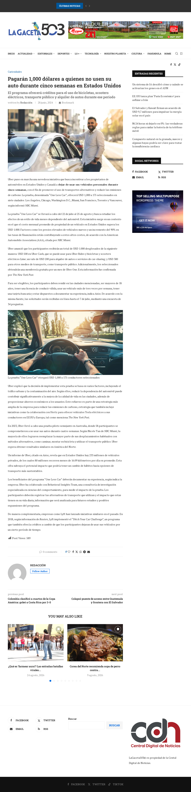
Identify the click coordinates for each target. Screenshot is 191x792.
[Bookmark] (181, 53)
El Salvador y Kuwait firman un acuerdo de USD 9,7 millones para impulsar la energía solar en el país (156, 111)
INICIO (11, 53)
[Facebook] (171, 64)
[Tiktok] (179, 64)
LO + (77, 53)
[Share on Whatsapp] (80, 552)
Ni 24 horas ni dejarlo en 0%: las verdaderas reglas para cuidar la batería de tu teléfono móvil (157, 127)
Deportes (63, 53)
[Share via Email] (88, 552)
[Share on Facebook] (73, 552)
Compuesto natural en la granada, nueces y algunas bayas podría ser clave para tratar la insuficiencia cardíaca (157, 142)
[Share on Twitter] (76, 552)
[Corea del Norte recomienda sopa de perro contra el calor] (95, 642)
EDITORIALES (45, 53)
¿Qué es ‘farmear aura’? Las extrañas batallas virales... (35, 668)
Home (167, 53)
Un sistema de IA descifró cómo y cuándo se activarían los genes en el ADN (157, 86)
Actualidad (25, 53)
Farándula (154, 53)
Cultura (136, 53)
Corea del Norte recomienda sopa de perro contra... (95, 668)
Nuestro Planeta (115, 53)
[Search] (177, 53)
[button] (85, 6)
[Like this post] (69, 552)
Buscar (72, 718)
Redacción (26, 102)
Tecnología (92, 53)
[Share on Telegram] (84, 552)
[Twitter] (175, 64)
